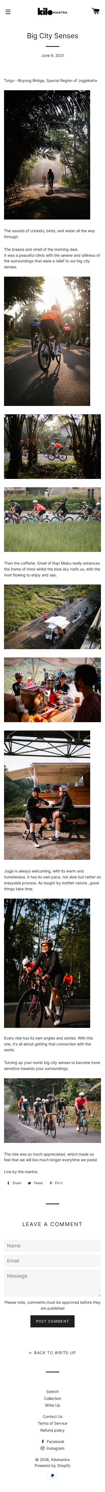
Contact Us (52, 1416)
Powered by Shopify (53, 1465)
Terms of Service (52, 1423)
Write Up (52, 1405)
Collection (52, 1398)
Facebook (55, 1441)
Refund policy (52, 1430)
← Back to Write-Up (52, 1352)
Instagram (55, 1448)
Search (52, 1391)
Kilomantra (60, 1459)
